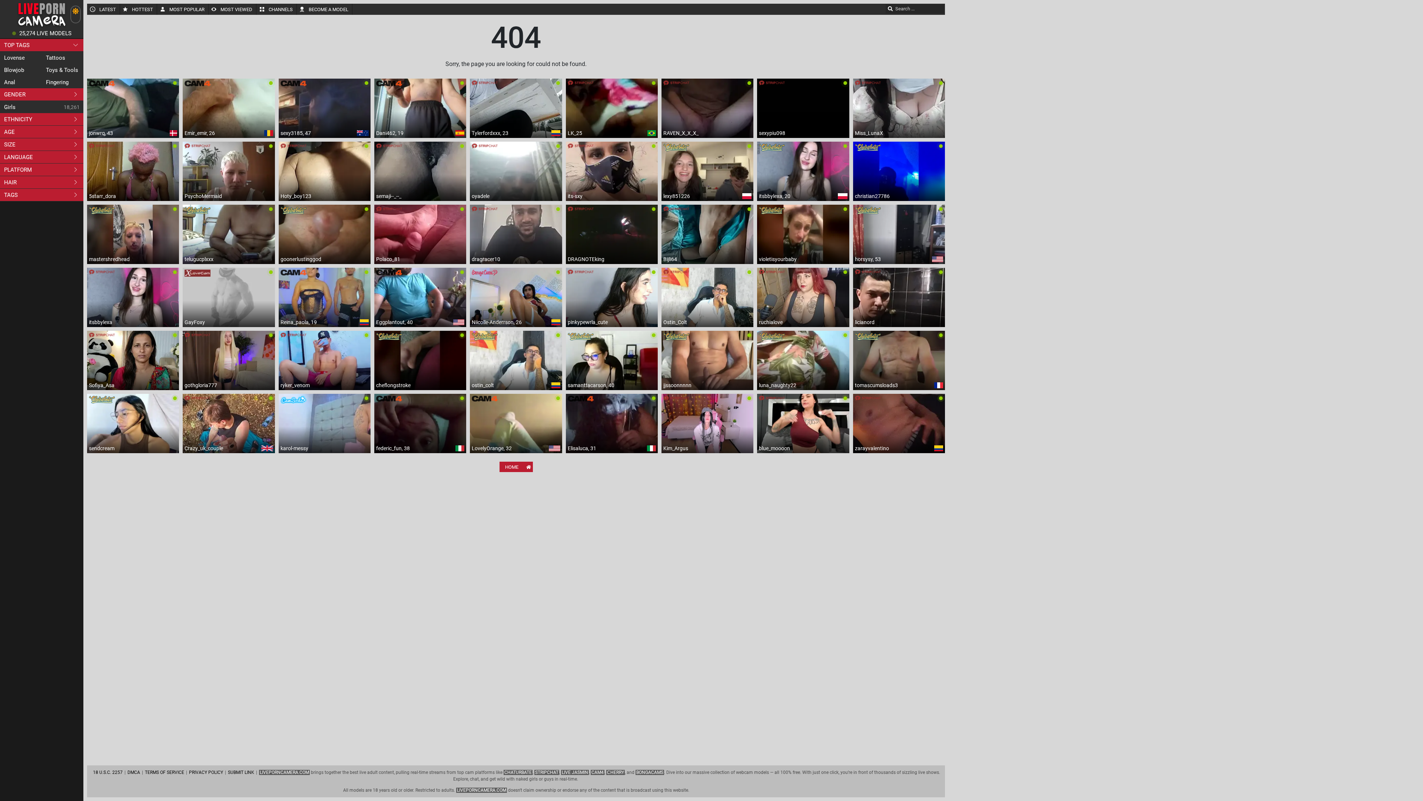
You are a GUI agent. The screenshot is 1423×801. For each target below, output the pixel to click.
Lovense (14, 58)
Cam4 (597, 772)
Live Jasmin (575, 772)
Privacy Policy (206, 772)
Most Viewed (236, 9)
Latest (107, 9)
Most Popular (187, 9)
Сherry (615, 772)
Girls (10, 107)
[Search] (890, 8)
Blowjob (14, 70)
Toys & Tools (62, 70)
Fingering (57, 82)
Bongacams (649, 772)
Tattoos (55, 58)
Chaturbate (518, 772)
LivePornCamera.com (284, 772)
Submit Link (241, 772)
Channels (281, 9)
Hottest (142, 9)
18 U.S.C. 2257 (108, 772)
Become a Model (328, 9)
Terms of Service (164, 772)
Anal (9, 82)
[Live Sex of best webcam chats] (42, 26)
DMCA (133, 772)
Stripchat (546, 772)
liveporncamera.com (481, 790)
